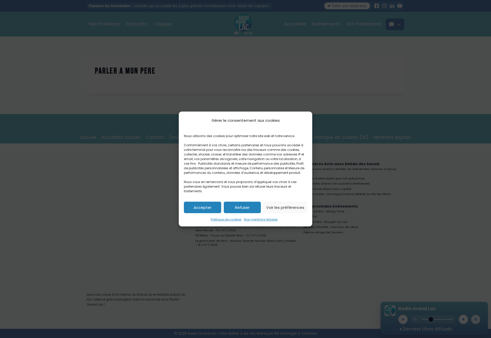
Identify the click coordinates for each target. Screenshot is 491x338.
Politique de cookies (226, 219)
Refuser (242, 207)
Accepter (202, 207)
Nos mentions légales (261, 219)
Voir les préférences (285, 207)
